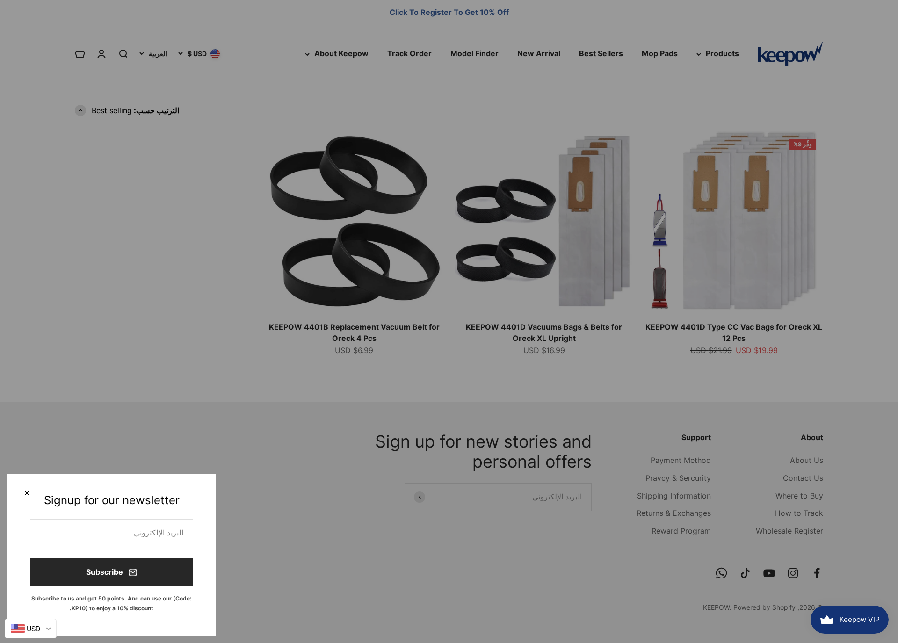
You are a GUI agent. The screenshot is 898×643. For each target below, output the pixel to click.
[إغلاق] (26, 493)
